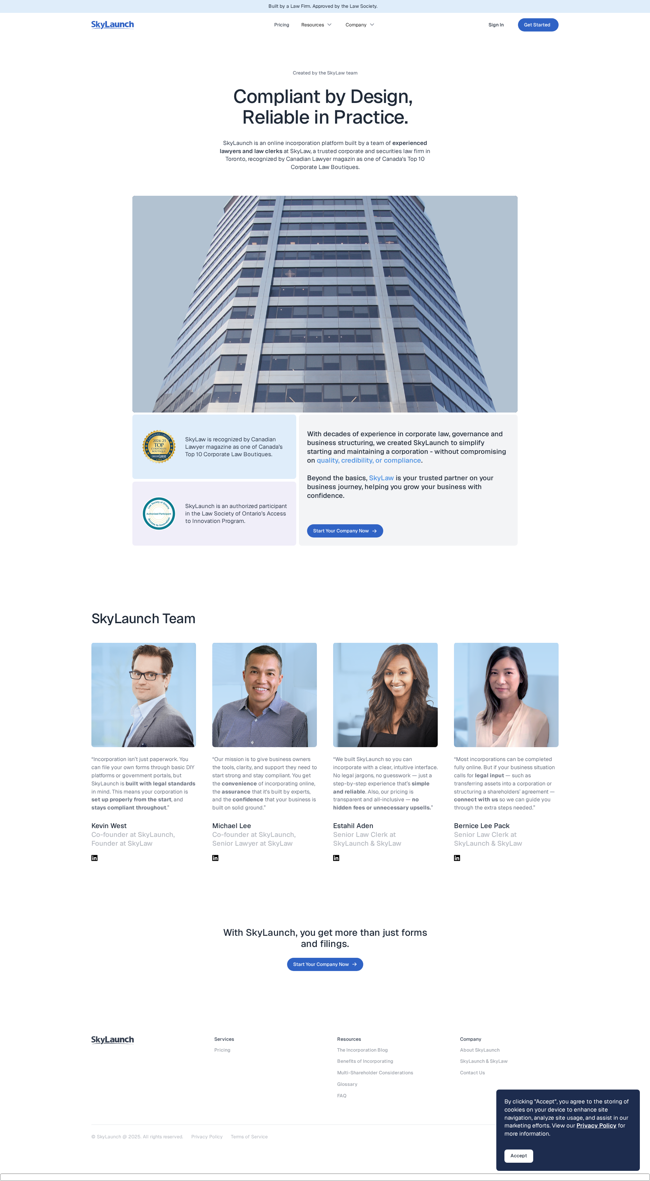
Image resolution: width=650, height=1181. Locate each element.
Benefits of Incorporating (365, 1061)
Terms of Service (249, 1137)
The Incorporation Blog (362, 1050)
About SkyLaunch (480, 1050)
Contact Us (472, 1073)
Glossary (347, 1084)
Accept (519, 1156)
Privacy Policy (207, 1137)
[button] (317, 25)
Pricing (281, 25)
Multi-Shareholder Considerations (375, 1073)
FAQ (341, 1096)
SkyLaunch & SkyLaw (484, 1061)
